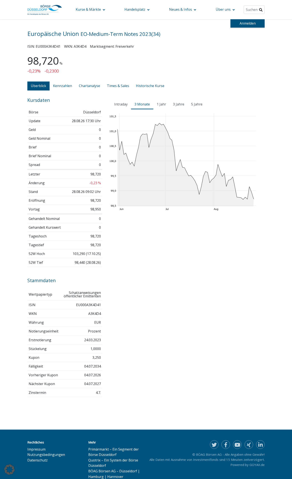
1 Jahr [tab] (161, 104)
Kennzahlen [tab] (62, 85)
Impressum (36, 449)
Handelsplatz (134, 9)
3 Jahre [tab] (178, 104)
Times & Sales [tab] (118, 85)
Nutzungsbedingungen (46, 454)
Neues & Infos (180, 9)
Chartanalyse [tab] (89, 85)
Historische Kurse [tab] (150, 85)
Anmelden (248, 23)
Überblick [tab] (38, 85)
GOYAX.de (257, 465)
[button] (9, 469)
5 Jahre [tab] (196, 104)
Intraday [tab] (121, 104)
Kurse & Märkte (88, 9)
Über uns (223, 9)
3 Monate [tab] (142, 104)
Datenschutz (37, 460)
